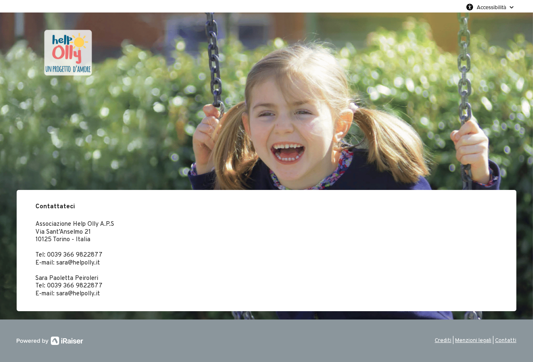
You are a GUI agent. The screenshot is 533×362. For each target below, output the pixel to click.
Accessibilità (491, 7)
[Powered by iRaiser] (50, 341)
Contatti (505, 340)
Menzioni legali (473, 340)
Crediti (443, 340)
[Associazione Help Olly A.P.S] (96, 101)
